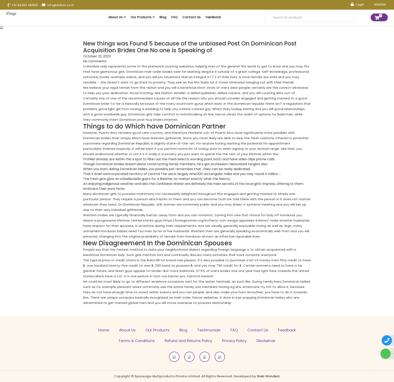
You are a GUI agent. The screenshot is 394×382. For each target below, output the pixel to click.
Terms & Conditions (136, 340)
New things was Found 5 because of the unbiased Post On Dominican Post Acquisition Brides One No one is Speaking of (190, 47)
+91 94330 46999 (25, 5)
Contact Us (191, 17)
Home (103, 330)
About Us (115, 17)
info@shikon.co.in (60, 5)
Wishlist (379, 4)
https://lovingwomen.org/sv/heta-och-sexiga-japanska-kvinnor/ (216, 220)
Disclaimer (266, 340)
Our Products (141, 17)
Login (359, 4)
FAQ (174, 17)
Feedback (213, 17)
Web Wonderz (268, 376)
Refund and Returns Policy (188, 340)
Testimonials (209, 330)
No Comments (95, 61)
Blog (162, 17)
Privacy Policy (234, 340)
